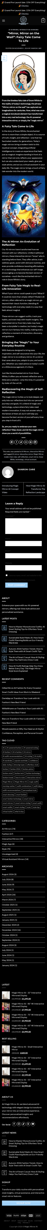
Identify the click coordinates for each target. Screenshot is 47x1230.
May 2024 (6, 960)
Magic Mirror (38, 454)
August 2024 (8, 945)
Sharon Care (36, 48)
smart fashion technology (12, 799)
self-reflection (23, 457)
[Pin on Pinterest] (30, 442)
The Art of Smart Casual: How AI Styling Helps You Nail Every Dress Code (26, 658)
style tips (36, 807)
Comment (9, 516)
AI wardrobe (7, 761)
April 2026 (6, 894)
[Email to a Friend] (26, 442)
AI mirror (15, 454)
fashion (5, 769)
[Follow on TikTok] (23, 1124)
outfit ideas (38, 786)
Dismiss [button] (25, 5)
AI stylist (37, 756)
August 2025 (8, 914)
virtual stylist (8, 811)
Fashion (5, 834)
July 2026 (6, 879)
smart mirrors (8, 803)
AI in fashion (17, 752)
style (29, 807)
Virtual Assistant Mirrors (13, 859)
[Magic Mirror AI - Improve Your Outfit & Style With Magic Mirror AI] (23, 20)
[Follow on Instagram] (19, 1124)
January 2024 (8, 965)
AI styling (28, 756)
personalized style (29, 790)
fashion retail (7, 773)
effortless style (32, 765)
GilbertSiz (6, 688)
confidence (34, 761)
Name (8, 539)
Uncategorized (8, 854)
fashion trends (8, 778)
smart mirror (33, 457)
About (7, 1221)
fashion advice (28, 769)
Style (4, 849)
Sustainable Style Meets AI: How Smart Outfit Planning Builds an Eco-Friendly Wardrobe (26, 640)
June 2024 (6, 955)
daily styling (7, 765)
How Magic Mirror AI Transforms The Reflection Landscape (35, 489)
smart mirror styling (22, 803)
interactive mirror (26, 454)
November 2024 (9, 930)
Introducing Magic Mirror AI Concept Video (10, 489)
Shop (13, 1221)
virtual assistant (30, 459)
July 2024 (6, 950)
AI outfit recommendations (13, 756)
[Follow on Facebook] (14, 1124)
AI (3, 748)
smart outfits (7, 807)
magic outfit (33, 782)
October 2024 (8, 935)
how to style (20, 778)
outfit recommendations (12, 790)
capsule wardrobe (21, 761)
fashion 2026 (15, 769)
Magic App (7, 844)
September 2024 (9, 940)
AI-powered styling (31, 748)
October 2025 (8, 904)
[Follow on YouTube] (33, 1124)
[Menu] (3, 20)
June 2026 (6, 884)
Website (8, 563)
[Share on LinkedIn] (35, 442)
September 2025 (9, 909)
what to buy (19, 811)
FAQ (19, 1223)
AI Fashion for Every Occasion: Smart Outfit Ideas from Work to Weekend (21, 690)
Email (8, 551)
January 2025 (8, 920)
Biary (4, 718)
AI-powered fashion (14, 748)
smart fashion (21, 795)
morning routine (9, 786)
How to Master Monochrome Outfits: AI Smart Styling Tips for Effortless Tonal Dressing (27, 629)
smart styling (20, 807)
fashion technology (33, 773)
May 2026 (6, 889)
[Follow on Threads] (28, 1124)
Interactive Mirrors (29, 30)
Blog (30, 1221)
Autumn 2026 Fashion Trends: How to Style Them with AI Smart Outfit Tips (26, 649)
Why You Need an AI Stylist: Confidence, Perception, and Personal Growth (23, 731)
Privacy (26, 1223)
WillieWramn (8, 708)
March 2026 (7, 899)
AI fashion (6, 752)
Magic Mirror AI (21, 782)
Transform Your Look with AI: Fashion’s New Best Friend (21, 700)
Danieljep (6, 698)
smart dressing (8, 795)
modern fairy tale (10, 457)
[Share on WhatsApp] (12, 442)
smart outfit (37, 803)
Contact (38, 1221)
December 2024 (9, 925)
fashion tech (19, 773)
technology (20, 459)
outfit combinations (24, 786)
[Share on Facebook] (16, 442)
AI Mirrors (14, 30)
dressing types (19, 765)
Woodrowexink (9, 729)
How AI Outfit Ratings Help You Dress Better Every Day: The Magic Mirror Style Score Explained (26, 668)
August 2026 (8, 874)
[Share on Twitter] (21, 442)
